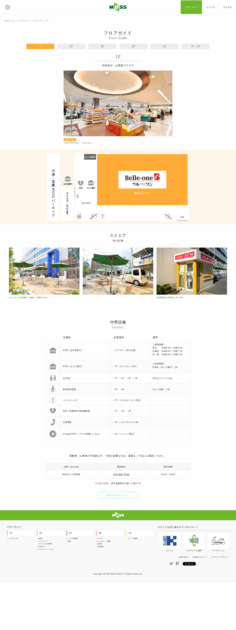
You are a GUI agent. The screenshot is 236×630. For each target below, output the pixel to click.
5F (164, 46)
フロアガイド (191, 7)
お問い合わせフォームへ (117, 495)
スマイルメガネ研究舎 (45, 544)
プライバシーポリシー (220, 557)
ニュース (210, 7)
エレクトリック (43, 541)
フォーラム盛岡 (132, 538)
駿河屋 (100, 544)
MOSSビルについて (200, 557)
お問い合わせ (184, 557)
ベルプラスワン (13, 538)
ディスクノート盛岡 (104, 541)
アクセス (227, 7)
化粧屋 (40, 538)
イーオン (100, 538)
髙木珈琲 (100, 546)
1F (40, 46)
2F (71, 46)
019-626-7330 (121, 474)
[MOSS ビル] (118, 9)
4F (133, 46)
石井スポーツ (42, 546)
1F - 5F (196, 46)
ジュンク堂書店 (73, 538)
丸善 (69, 541)
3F (102, 46)
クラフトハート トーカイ (46, 549)
